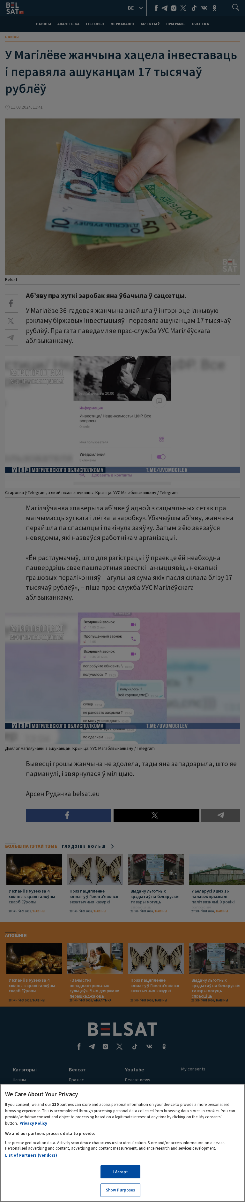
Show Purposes (120, 1190)
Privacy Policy (33, 1123)
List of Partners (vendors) (31, 1155)
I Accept (120, 1172)
